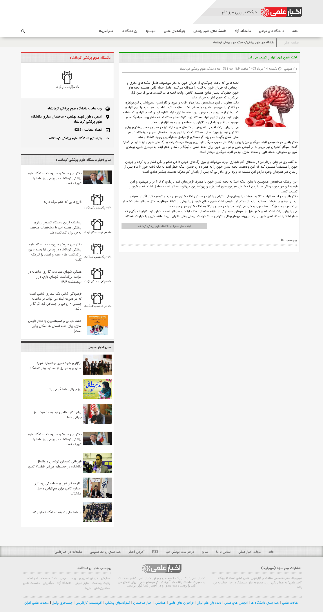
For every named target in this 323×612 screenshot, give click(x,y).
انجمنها (151, 31)
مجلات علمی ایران (36, 602)
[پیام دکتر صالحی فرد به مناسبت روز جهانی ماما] (97, 423)
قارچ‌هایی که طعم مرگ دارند (63, 202)
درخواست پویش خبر (180, 551)
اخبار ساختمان (142, 602)
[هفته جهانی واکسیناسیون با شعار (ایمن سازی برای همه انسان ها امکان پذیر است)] (97, 334)
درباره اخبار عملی (249, 551)
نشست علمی (31, 583)
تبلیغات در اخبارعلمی (68, 551)
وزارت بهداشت (100, 583)
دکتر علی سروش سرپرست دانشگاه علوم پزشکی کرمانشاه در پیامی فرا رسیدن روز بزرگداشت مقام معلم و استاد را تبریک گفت (55, 252)
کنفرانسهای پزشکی (117, 602)
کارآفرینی (48, 583)
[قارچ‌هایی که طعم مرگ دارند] (97, 211)
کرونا (88, 588)
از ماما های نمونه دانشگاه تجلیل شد (57, 512)
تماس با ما (223, 551)
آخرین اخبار (137, 551)
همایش (105, 578)
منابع (204, 551)
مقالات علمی (290, 602)
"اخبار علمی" (197, 578)
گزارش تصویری (88, 578)
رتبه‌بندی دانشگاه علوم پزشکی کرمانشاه (75, 138)
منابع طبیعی (81, 583)
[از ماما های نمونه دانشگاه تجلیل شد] (97, 521)
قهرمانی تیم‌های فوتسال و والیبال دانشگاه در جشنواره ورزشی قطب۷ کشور (55, 464)
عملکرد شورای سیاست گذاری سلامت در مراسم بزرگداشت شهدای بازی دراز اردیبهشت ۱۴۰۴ (55, 276)
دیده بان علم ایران (208, 602)
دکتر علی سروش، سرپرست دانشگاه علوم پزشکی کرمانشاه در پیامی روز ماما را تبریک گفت (55, 178)
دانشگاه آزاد (243, 31)
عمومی (288, 68)
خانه (295, 31)
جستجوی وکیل (62, 602)
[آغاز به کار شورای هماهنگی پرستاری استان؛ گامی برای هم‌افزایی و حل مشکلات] (97, 497)
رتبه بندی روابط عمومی (105, 551)
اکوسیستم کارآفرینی (88, 602)
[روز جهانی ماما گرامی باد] (97, 398)
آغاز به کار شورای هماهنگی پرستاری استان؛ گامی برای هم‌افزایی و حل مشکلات (57, 488)
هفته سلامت (48, 578)
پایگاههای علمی (174, 31)
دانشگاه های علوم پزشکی (260, 42)
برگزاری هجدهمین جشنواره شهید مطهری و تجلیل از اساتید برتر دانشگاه (56, 365)
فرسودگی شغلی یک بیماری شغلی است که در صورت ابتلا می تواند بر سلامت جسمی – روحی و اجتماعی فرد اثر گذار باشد (55, 301)
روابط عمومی (67, 578)
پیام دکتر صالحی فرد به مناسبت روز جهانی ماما (58, 415)
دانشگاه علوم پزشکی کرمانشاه (229, 42)
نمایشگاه (32, 578)
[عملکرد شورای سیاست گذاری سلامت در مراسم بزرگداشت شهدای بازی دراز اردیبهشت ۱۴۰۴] (97, 285)
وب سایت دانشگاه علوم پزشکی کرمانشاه (74, 108)
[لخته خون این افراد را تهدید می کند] (268, 106)
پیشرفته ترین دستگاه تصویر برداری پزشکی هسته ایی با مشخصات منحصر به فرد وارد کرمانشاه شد (56, 227)
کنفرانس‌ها (106, 31)
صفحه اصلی (291, 42)
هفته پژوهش (101, 588)
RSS (155, 551)
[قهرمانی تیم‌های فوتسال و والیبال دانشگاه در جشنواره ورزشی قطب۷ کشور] (97, 472)
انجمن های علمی (235, 602)
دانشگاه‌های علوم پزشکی (209, 31)
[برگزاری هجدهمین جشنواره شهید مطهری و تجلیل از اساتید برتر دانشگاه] (97, 374)
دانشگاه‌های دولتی (271, 31)
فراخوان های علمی (181, 602)
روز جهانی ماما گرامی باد (65, 389)
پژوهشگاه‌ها (130, 31)
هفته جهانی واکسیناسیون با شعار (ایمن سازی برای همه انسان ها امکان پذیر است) (55, 326)
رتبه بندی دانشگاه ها (264, 602)
